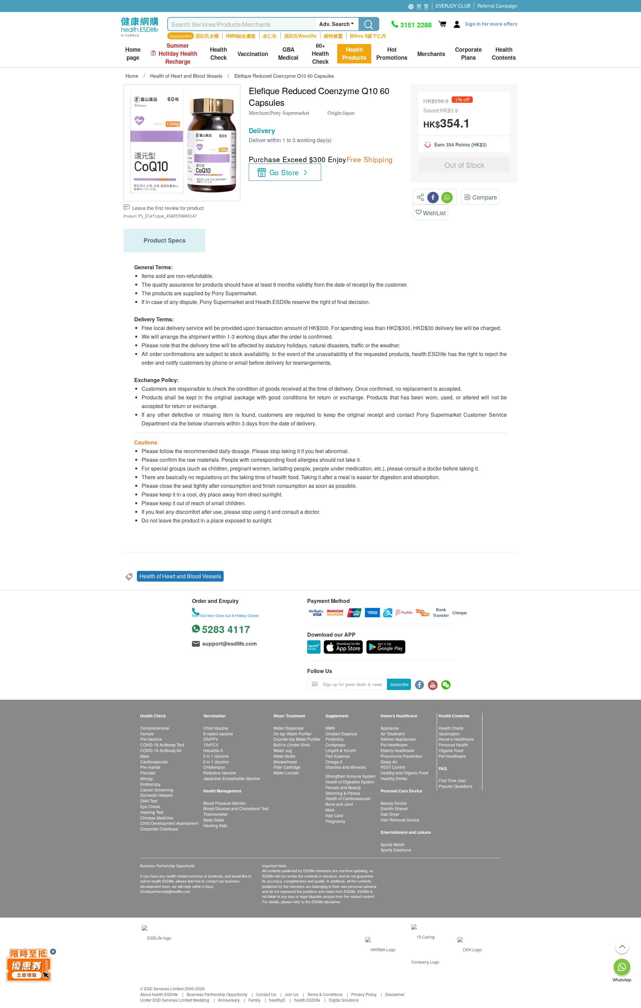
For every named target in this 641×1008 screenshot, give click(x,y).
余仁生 (270, 35)
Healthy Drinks (394, 778)
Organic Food (451, 750)
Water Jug (282, 750)
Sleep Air (389, 761)
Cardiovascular (154, 761)
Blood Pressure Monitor (224, 803)
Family (254, 1000)
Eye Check (150, 806)
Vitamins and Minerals (346, 767)
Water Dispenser (288, 728)
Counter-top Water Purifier (296, 739)
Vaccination (449, 733)
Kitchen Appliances (398, 739)
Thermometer (215, 814)
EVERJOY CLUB (453, 5)
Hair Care (334, 815)
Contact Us (266, 994)
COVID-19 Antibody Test (162, 744)
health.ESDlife (307, 1000)
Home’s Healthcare (456, 739)
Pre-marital (150, 767)
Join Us (291, 994)
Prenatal (148, 772)
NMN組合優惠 (240, 35)
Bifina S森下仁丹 (368, 35)
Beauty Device (394, 803)
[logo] (139, 37)
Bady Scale (213, 819)
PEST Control (393, 767)
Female (147, 733)
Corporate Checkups (159, 828)
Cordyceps (335, 744)
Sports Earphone (396, 850)
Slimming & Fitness (343, 793)
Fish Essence (338, 756)
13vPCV (210, 744)
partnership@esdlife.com (170, 891)
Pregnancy (335, 821)
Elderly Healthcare (397, 750)
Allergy (146, 778)
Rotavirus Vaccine (219, 772)
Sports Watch (393, 844)
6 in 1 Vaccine (216, 761)
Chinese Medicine (156, 817)
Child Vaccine (215, 728)
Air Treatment (393, 733)
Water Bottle (284, 756)
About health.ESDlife (159, 994)
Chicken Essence (341, 733)
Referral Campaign (497, 5)
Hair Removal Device (400, 819)
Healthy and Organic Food (404, 772)
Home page (133, 53)
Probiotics (335, 739)
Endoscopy (150, 784)
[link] (156, 937)
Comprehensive (154, 728)
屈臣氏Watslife (300, 35)
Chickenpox (214, 767)
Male (144, 756)
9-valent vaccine (218, 733)
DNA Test (148, 800)
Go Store (284, 172)
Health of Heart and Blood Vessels (180, 576)
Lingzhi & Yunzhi (341, 750)
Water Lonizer (286, 772)
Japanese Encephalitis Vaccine (231, 778)
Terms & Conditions (325, 994)
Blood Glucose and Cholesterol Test (235, 808)
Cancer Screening (156, 789)
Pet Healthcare (394, 744)
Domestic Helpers (156, 795)
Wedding (201, 1000)
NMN (330, 728)
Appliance (390, 728)
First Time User (452, 780)
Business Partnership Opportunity (217, 994)
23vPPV (210, 739)
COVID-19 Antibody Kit (160, 750)
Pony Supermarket (289, 113)
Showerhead (285, 761)
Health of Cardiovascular (348, 798)
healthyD (277, 1000)
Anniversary (229, 1000)
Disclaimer (395, 994)
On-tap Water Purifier (292, 733)
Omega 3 (334, 761)
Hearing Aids (215, 825)
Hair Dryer (390, 814)
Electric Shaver (394, 808)
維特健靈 (333, 35)
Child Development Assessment (169, 823)
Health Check (451, 728)
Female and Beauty (343, 787)
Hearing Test (151, 812)
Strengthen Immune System (351, 776)
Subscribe (399, 684)
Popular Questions (455, 786)
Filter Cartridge (286, 767)
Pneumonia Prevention (401, 756)
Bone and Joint (339, 804)
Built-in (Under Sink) (291, 744)
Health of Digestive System (350, 781)
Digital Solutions (344, 1000)
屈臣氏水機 (207, 35)
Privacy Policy (364, 994)
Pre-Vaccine (151, 739)
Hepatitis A (213, 750)
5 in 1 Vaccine (216, 756)
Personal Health (453, 744)
